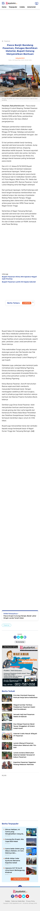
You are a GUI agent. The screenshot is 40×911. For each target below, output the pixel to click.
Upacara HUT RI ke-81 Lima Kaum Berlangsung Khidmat (15, 870)
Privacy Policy (30, 901)
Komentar (21, 642)
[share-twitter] (18, 637)
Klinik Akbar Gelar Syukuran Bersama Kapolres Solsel (12, 860)
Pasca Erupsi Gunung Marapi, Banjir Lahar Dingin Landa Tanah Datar (19, 617)
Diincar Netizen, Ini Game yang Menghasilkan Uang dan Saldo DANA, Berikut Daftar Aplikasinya (14, 831)
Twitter (24, 899)
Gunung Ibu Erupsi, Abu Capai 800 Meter (14, 840)
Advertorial (31, 7)
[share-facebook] (15, 637)
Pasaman (6, 625)
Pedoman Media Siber (18, 901)
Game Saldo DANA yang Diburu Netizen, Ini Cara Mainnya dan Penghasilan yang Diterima (14, 851)
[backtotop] (20, 887)
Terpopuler (13, 7)
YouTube (29, 899)
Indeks (22, 7)
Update (27, 303)
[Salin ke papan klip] (24, 637)
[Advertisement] (20, 23)
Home (4, 7)
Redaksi (7, 901)
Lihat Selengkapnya (19, 879)
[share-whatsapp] (21, 637)
